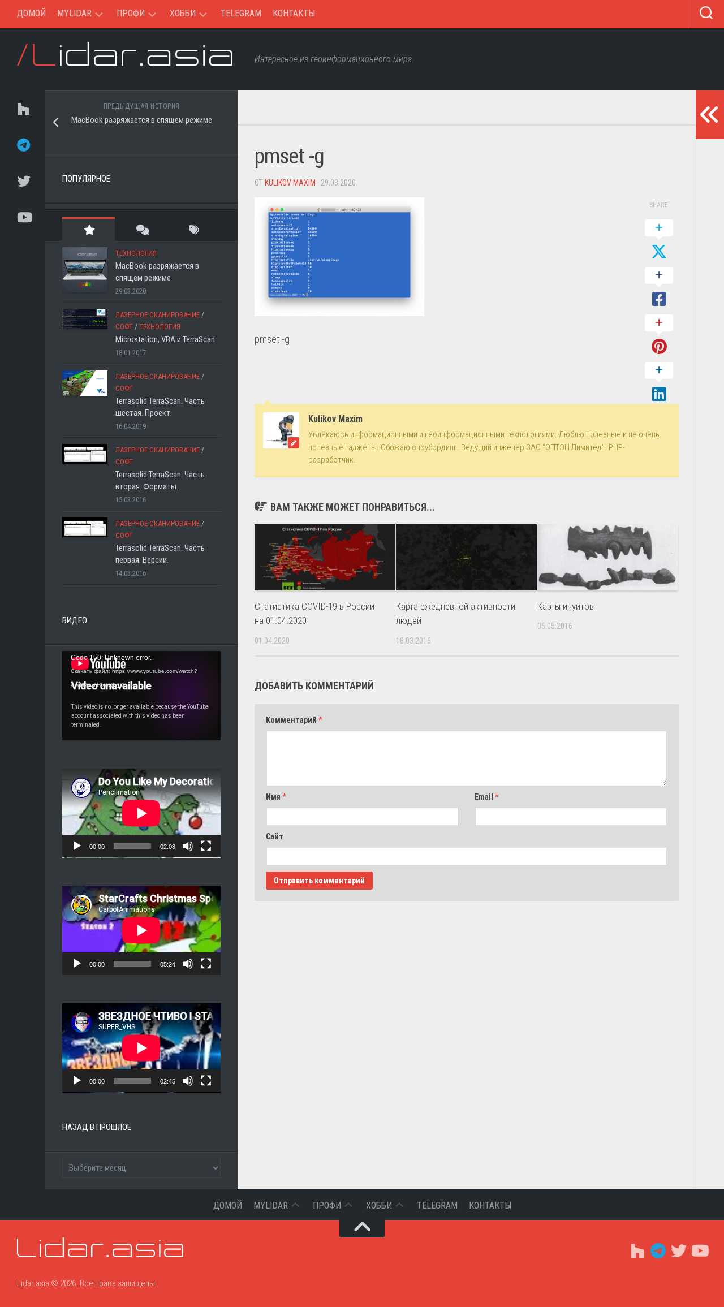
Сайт (274, 836)
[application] (141, 695)
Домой (31, 13)
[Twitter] (22, 181)
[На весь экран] (206, 846)
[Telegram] (22, 145)
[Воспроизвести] (77, 846)
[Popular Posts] (88, 229)
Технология (136, 253)
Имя (276, 796)
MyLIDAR (74, 13)
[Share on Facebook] (659, 288)
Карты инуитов (565, 606)
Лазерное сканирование (157, 314)
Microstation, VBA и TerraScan (165, 339)
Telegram (241, 13)
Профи (131, 13)
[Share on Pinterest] (659, 335)
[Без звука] (187, 846)
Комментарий (294, 719)
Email (486, 796)
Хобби (183, 13)
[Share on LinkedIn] (659, 383)
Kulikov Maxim (290, 182)
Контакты (294, 13)
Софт (124, 326)
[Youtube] (22, 217)
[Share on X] (659, 240)
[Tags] (194, 229)
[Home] (22, 108)
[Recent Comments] (141, 229)
